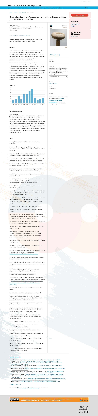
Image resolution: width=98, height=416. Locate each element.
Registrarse (83, 1)
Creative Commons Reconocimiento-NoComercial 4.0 (56, 100)
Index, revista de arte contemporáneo (24, 5)
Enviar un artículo (79, 15)
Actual (17, 8)
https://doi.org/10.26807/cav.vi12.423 (21, 35)
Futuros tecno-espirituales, (26, 381)
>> (20, 384)
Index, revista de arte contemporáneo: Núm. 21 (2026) (43, 380)
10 (17, 384)
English (73, 26)
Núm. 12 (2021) (22, 12)
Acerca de (9, 8)
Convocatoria (30, 8)
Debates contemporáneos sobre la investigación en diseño (39, 368)
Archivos (23, 8)
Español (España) (75, 24)
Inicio (11, 12)
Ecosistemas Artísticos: (28, 360)
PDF (52, 54)
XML (57, 54)
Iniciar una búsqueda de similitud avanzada (28, 387)
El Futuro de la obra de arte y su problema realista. (32, 375)
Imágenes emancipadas (31, 374)
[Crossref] (84, 399)
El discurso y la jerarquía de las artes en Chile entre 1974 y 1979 (35, 362)
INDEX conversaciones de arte (55, 8)
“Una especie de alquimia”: (44, 365)
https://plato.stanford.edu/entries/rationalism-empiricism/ (24, 254)
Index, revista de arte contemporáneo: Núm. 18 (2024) (50, 374)
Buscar (88, 8)
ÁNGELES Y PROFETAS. (27, 361)
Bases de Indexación (41, 8)
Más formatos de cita (54, 76)
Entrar (89, 1)
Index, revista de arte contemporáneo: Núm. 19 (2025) (47, 360)
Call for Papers (74, 36)
